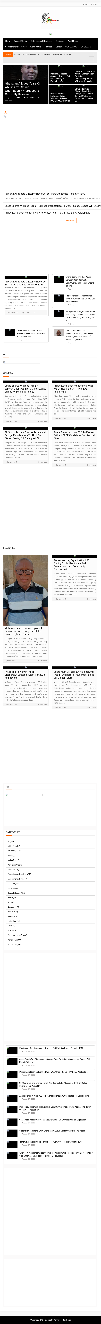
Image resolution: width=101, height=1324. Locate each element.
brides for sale (13, 846)
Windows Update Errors (17, 935)
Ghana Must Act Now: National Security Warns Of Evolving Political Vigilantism (52, 1120)
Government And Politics (16, 47)
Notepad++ (12, 907)
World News (73, 41)
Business (60, 41)
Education (11, 870)
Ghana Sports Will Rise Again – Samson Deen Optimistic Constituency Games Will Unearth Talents (25, 388)
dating (10, 855)
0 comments (42, 421)
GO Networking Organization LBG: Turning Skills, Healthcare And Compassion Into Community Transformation (72, 565)
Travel (10, 926)
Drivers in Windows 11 (16, 865)
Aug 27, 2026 (25, 312)
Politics (10, 912)
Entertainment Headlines (41, 41)
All (6, 112)
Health (10, 898)
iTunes (10, 902)
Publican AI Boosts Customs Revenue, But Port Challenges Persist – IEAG (60, 77)
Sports (59, 47)
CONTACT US (71, 47)
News (7, 41)
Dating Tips (12, 860)
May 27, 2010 (28, 98)
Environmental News (16, 879)
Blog (9, 841)
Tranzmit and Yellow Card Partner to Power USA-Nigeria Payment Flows (50, 1142)
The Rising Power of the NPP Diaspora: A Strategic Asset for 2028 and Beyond (25, 674)
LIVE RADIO (86, 47)
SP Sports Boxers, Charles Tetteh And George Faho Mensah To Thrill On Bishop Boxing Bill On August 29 (84, 95)
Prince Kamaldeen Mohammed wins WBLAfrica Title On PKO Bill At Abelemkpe (60, 97)
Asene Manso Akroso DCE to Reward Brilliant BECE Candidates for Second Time (31, 333)
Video (10, 930)
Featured (48, 47)
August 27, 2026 (28, 1051)
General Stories (20, 41)
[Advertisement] (50, 507)
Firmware (11, 888)
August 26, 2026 (28, 1159)
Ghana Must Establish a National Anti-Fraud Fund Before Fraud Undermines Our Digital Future (74, 674)
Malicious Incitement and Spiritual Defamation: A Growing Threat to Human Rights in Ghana (23, 631)
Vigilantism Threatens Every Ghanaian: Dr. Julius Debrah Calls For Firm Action (52, 1131)
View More (70, 220)
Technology (12, 921)
